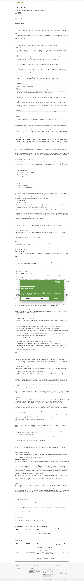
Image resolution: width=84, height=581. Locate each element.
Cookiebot (39, 520)
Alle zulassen (56, 298)
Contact (57, 2)
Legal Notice (51, 579)
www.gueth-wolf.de (53, 0)
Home (58, 0)
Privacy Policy (45, 579)
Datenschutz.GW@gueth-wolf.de (21, 24)
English (67, 0)
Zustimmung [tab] (27, 285)
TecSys (41, 2)
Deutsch (62, 0)
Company (53, 2)
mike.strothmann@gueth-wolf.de (62, 573)
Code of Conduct (65, 579)
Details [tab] (42, 285)
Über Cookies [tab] (56, 285)
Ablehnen (28, 298)
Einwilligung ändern (18, 517)
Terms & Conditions (58, 579)
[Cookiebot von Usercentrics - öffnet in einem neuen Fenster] (56, 282)
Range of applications (47, 2)
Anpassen (41, 298)
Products (37, 2)
